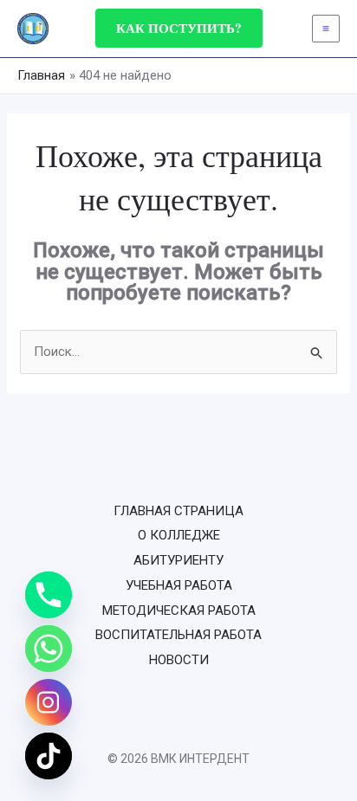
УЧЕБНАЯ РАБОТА (179, 585)
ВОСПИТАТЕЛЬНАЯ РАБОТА (178, 635)
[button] (179, 28)
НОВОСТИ (179, 660)
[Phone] (48, 595)
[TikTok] (48, 756)
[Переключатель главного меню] (326, 29)
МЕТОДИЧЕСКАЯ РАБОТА (179, 610)
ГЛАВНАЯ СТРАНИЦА (178, 511)
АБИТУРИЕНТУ (178, 560)
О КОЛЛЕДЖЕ (179, 535)
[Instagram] (48, 702)
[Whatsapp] (48, 648)
